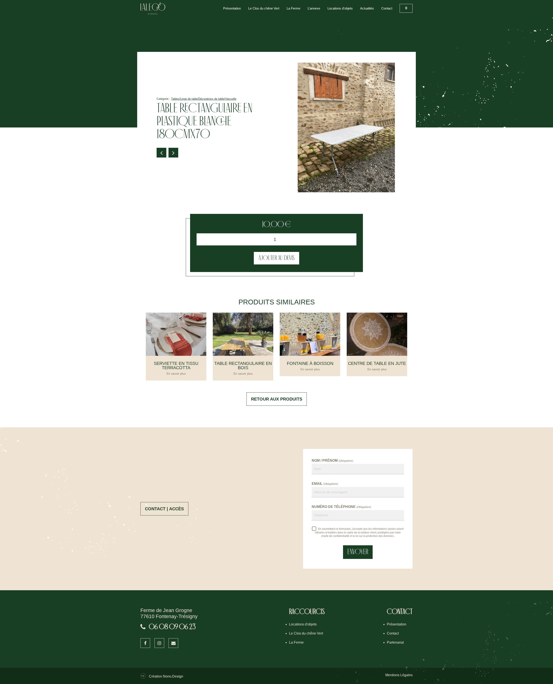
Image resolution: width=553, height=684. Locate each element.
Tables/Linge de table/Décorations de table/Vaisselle (203, 98)
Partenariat (395, 642)
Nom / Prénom (332, 460)
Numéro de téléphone (341, 507)
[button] (161, 152)
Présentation (232, 8)
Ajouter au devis (276, 258)
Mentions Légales (399, 675)
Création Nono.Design (166, 676)
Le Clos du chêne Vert (263, 8)
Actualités (367, 8)
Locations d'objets (340, 8)
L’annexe (314, 8)
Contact (386, 8)
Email (325, 483)
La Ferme (293, 8)
